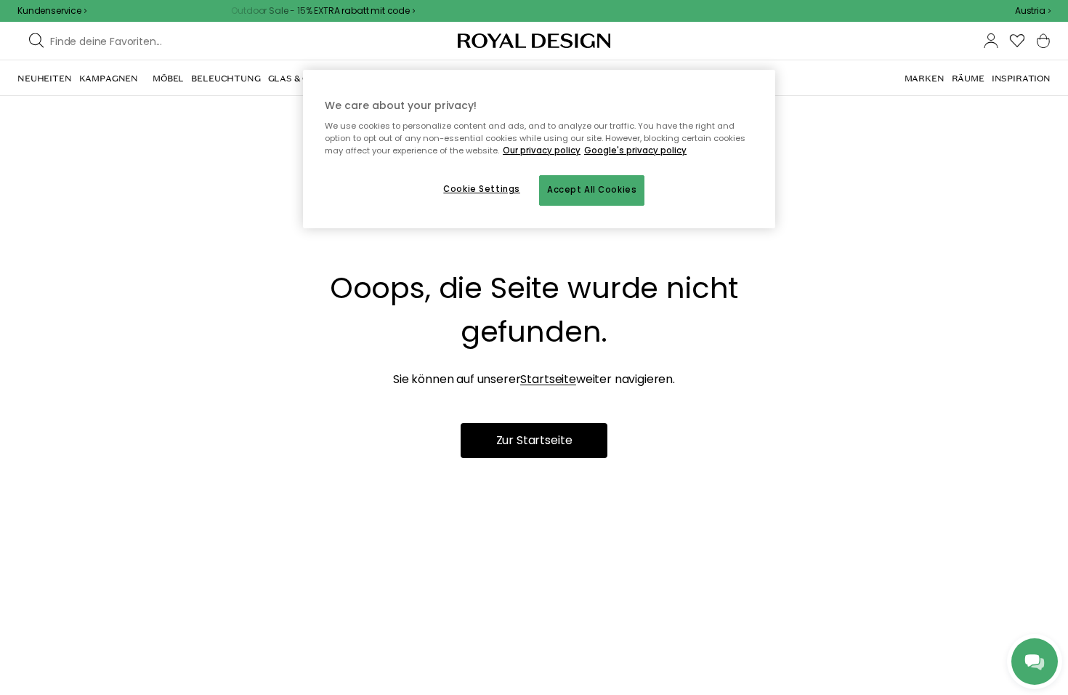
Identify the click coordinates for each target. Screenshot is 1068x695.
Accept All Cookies (591, 190)
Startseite (547, 379)
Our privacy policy (541, 150)
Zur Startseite (534, 440)
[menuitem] (44, 78)
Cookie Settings (481, 189)
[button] (1033, 11)
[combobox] (1033, 11)
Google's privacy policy (635, 150)
